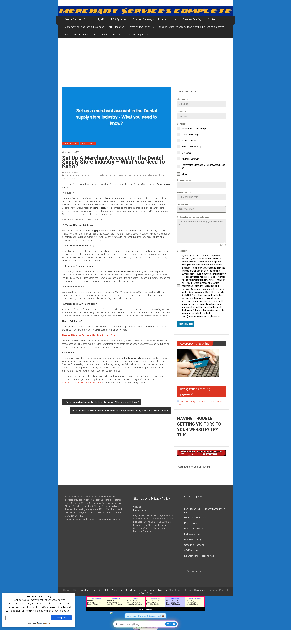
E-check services (192, 534)
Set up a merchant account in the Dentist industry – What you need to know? (102, 402)
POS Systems (118, 19)
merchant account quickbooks (92, 175)
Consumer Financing (194, 545)
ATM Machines (116, 26)
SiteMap (137, 507)
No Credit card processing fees (199, 556)
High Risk (102, 19)
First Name (182, 99)
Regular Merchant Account (78, 19)
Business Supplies (193, 496)
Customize (16, 617)
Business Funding (192, 19)
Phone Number (184, 205)
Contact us (213, 19)
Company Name (184, 180)
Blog (66, 34)
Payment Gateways (143, 19)
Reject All (39, 617)
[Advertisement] (145, 61)
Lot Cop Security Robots (107, 34)
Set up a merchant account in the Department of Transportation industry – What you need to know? (119, 410)
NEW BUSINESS (87, 143)
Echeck (162, 19)
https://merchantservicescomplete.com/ (81, 382)
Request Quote (186, 324)
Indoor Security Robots (137, 34)
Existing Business (70, 143)
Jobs (173, 19)
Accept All (61, 617)
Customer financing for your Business (84, 26)
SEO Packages (82, 34)
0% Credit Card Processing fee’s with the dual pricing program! (191, 26)
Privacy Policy (140, 510)
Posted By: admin (71, 172)
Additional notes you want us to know (193, 217)
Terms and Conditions (140, 26)
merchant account (72, 175)
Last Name (182, 112)
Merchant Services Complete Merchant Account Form (89, 335)
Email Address (184, 192)
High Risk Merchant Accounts (198, 517)
